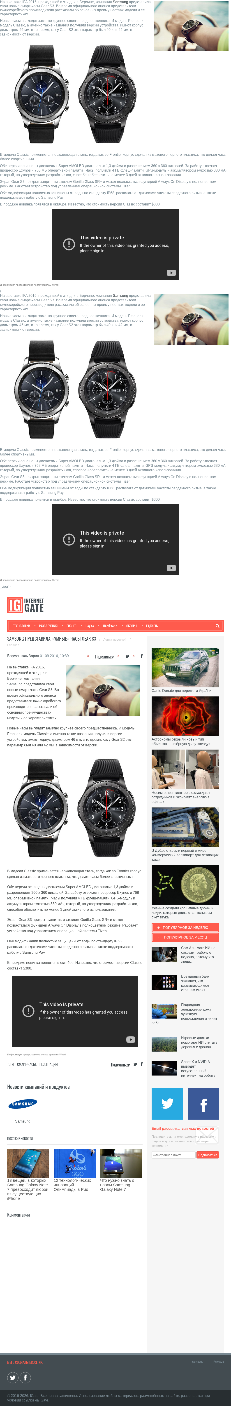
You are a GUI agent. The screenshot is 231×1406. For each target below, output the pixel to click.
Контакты (197, 1362)
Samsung (120, 2)
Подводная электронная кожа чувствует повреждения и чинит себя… (184, 1014)
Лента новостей (115, 639)
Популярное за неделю (185, 927)
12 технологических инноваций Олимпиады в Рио (72, 1185)
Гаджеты (152, 626)
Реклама (218, 1362)
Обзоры (131, 626)
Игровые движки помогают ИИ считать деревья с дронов (199, 1042)
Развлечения (48, 626)
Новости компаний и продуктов (38, 1086)
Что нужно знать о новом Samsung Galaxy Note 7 (117, 1185)
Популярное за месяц (185, 937)
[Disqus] (75, 1274)
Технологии (21, 626)
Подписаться (207, 1155)
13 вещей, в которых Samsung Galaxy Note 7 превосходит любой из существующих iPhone (27, 1189)
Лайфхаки (110, 626)
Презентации (47, 1064)
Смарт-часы (26, 1064)
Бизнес (71, 626)
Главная (13, 645)
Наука (89, 626)
